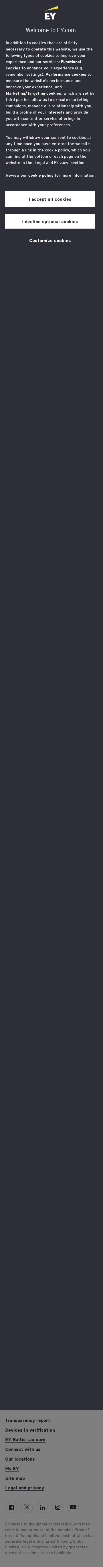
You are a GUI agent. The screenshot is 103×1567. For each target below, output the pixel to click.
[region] (51, 705)
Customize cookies (50, 240)
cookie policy (41, 175)
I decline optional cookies (50, 221)
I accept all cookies (50, 199)
